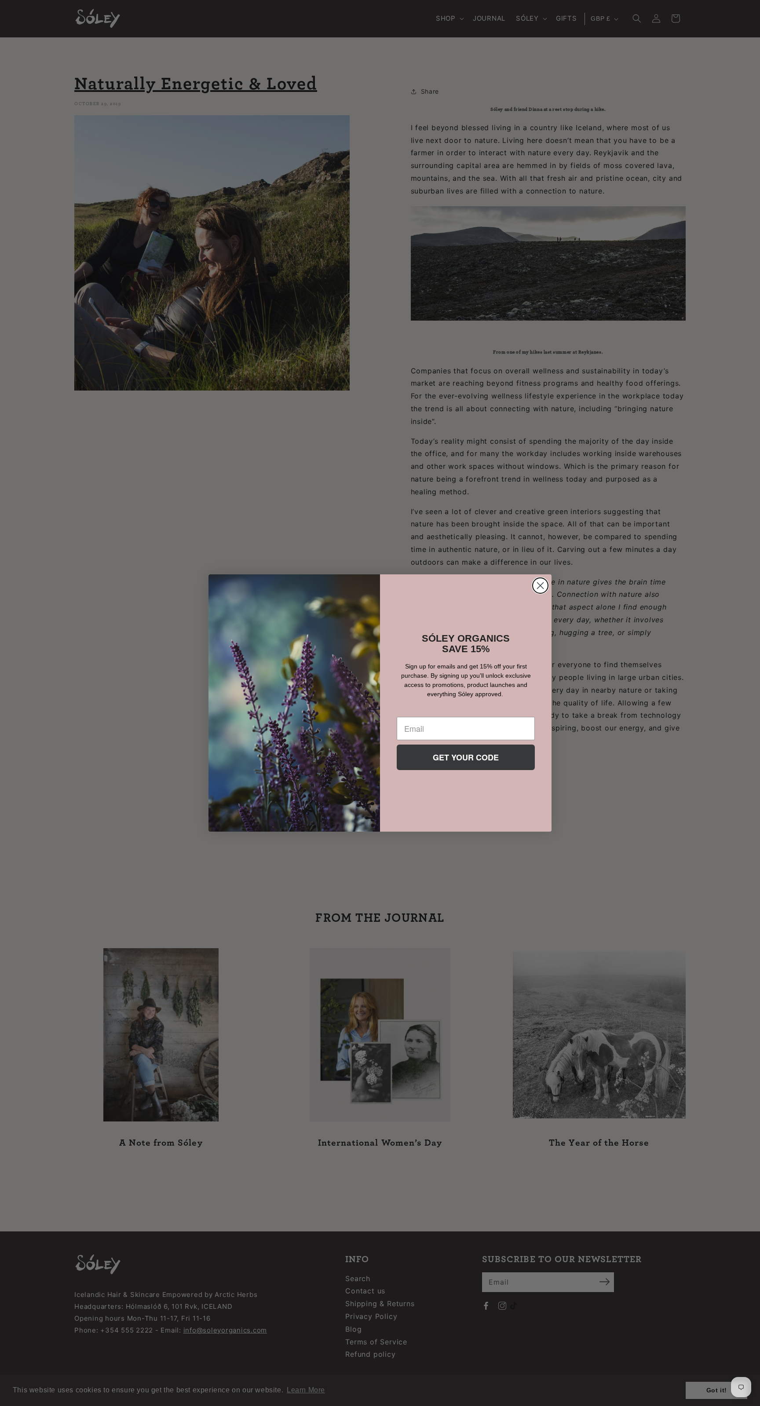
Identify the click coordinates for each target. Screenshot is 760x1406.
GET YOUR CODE (466, 757)
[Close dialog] (540, 585)
